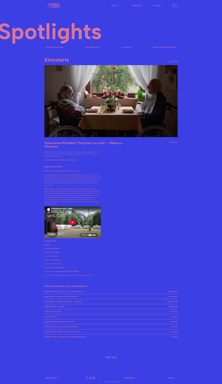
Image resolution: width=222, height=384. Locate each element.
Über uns (137, 6)
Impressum (129, 378)
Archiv (170, 378)
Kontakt (157, 6)
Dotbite (117, 381)
